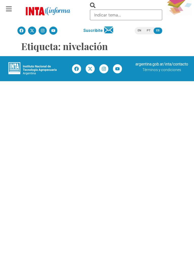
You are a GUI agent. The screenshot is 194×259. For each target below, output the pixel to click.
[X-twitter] (90, 68)
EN (139, 30)
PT (149, 30)
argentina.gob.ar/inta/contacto (161, 64)
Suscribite (93, 30)
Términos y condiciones (161, 70)
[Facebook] (76, 68)
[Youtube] (117, 68)
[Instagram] (103, 68)
